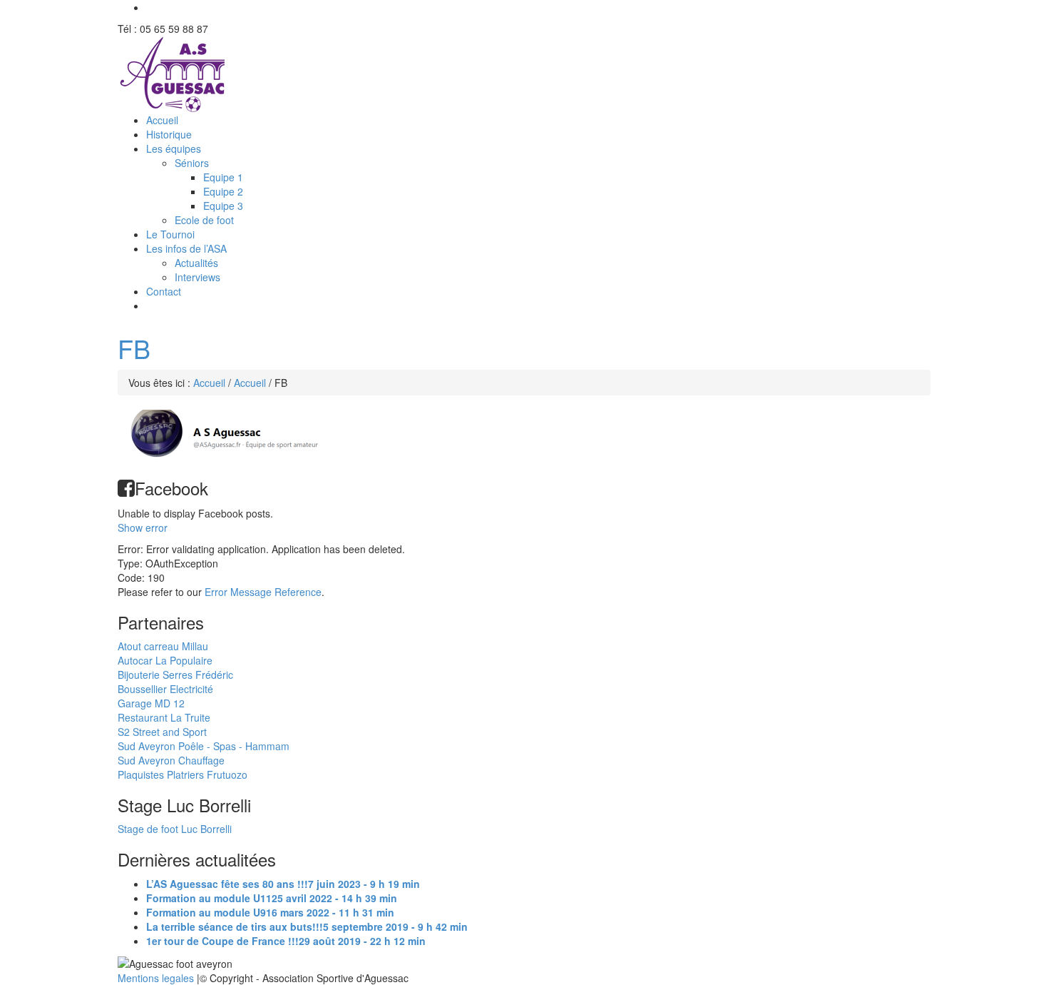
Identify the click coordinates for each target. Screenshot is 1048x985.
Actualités (196, 263)
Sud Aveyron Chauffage (171, 760)
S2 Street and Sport (162, 731)
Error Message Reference (263, 592)
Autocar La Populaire (165, 660)
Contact (163, 291)
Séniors (192, 163)
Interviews (197, 277)
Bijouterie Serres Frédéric (175, 674)
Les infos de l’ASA (186, 248)
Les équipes (173, 148)
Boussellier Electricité (165, 689)
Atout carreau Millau (163, 646)
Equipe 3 (223, 205)
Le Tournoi (170, 234)
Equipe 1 (223, 177)
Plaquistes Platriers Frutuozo (182, 774)
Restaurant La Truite (164, 717)
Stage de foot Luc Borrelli (175, 829)
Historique (169, 134)
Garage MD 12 (151, 703)
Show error (143, 527)
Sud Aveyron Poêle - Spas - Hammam (203, 746)
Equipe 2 (223, 191)
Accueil (162, 120)
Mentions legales (157, 978)
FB (134, 348)
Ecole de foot (204, 220)
